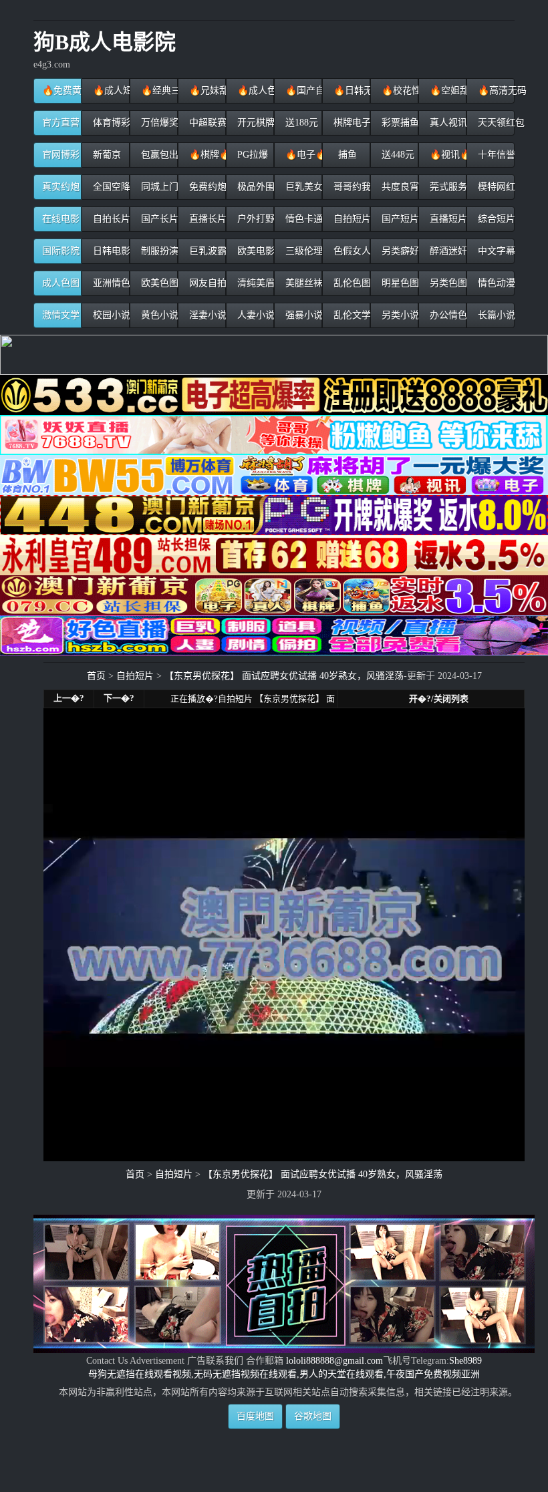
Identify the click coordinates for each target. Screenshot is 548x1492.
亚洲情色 (110, 283)
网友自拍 (206, 283)
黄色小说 (158, 315)
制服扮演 (158, 251)
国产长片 (158, 219)
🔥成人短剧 (110, 91)
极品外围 (254, 187)
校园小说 (110, 315)
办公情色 (446, 315)
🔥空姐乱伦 (446, 91)
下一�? (119, 698)
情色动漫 (495, 283)
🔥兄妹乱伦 (206, 91)
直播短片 (446, 219)
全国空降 (110, 187)
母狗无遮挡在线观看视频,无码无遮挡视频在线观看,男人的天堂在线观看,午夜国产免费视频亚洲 (284, 1374)
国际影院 (61, 251)
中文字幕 (495, 251)
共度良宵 (398, 187)
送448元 (396, 155)
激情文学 (61, 315)
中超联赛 (206, 123)
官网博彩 (61, 155)
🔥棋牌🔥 (206, 155)
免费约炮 (206, 187)
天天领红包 (495, 123)
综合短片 (495, 219)
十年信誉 (495, 155)
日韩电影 (110, 251)
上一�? (68, 698)
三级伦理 (302, 251)
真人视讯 (446, 123)
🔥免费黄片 (62, 91)
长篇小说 (495, 315)
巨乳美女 (302, 187)
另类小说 (398, 315)
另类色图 (446, 283)
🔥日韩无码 (350, 91)
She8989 (465, 1361)
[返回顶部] (284, 1434)
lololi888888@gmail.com (334, 1361)
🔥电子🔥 (302, 155)
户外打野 (254, 219)
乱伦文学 (350, 315)
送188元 (300, 123)
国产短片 (398, 219)
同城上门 (158, 187)
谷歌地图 (312, 1416)
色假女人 (350, 251)
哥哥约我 (350, 187)
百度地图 (255, 1416)
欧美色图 (158, 283)
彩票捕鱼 (398, 123)
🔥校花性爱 (398, 91)
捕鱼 (346, 155)
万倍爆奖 (158, 123)
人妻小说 (254, 315)
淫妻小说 (206, 315)
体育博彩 (110, 123)
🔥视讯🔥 (446, 155)
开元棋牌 (254, 123)
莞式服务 (446, 187)
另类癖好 (398, 251)
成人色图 (61, 283)
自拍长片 (110, 219)
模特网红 (495, 187)
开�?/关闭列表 (438, 699)
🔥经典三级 (158, 91)
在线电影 (61, 219)
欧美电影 (254, 251)
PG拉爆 (251, 155)
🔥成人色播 (254, 91)
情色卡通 (302, 219)
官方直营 (61, 123)
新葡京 (105, 155)
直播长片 (206, 219)
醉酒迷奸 (446, 251)
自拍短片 (350, 219)
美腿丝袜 (302, 283)
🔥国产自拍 (302, 91)
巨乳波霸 (206, 251)
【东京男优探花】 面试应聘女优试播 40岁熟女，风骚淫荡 (284, 676)
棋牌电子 (350, 123)
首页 (96, 676)
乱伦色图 (350, 283)
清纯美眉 (254, 283)
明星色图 (398, 283)
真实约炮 (61, 187)
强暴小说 (302, 315)
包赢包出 (158, 155)
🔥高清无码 (495, 91)
